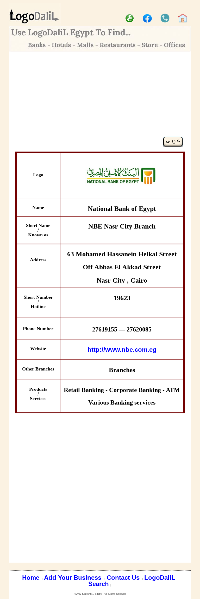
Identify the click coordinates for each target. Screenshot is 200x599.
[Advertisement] (100, 100)
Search (98, 583)
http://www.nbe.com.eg (122, 349)
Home (31, 577)
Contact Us (124, 577)
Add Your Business (73, 577)
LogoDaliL (159, 577)
